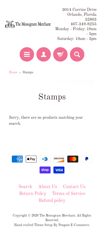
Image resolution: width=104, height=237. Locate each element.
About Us (47, 187)
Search (25, 187)
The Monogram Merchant (57, 215)
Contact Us (74, 187)
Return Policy (32, 194)
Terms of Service (68, 194)
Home (13, 72)
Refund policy (52, 200)
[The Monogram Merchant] (28, 24)
